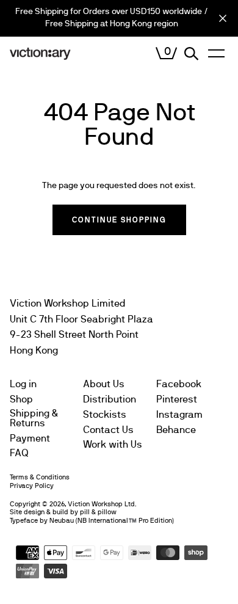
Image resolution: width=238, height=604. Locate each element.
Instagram (179, 415)
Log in (23, 384)
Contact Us (108, 430)
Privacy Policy (32, 485)
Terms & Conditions (40, 477)
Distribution (109, 399)
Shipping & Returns (34, 418)
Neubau (61, 520)
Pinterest (176, 399)
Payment (30, 438)
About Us (103, 384)
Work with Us (112, 444)
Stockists (104, 415)
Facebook (178, 384)
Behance (176, 430)
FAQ (19, 453)
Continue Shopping (119, 220)
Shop (21, 399)
